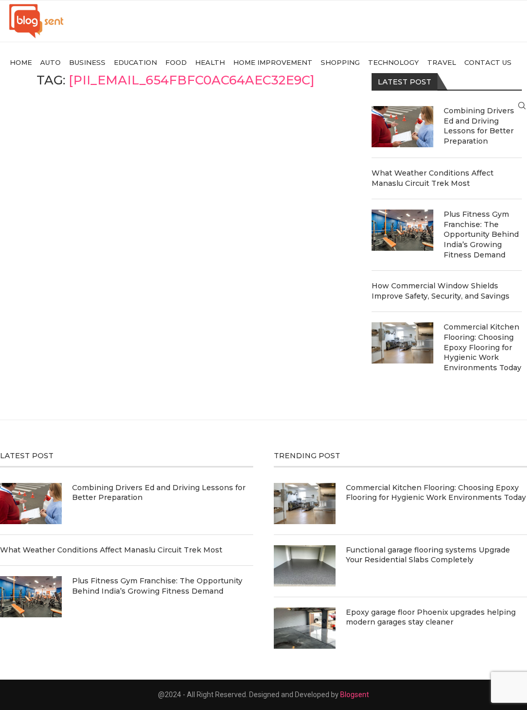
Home (21, 62)
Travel (441, 62)
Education (135, 62)
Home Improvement (272, 62)
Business (87, 62)
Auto (50, 62)
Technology (393, 62)
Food (176, 62)
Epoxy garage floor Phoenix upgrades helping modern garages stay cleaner (431, 617)
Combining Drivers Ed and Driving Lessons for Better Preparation (479, 126)
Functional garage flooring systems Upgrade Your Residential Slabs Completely (428, 555)
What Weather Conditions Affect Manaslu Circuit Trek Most (433, 178)
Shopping (340, 62)
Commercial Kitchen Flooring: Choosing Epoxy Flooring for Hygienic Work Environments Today (482, 347)
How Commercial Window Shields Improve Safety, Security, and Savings (441, 291)
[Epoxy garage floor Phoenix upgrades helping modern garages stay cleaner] (305, 628)
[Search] (522, 105)
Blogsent (354, 694)
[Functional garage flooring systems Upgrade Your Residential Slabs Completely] (305, 565)
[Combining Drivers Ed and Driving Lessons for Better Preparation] (402, 126)
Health (210, 62)
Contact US (488, 62)
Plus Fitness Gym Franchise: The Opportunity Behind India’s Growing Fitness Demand (481, 234)
